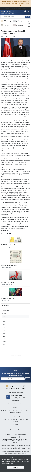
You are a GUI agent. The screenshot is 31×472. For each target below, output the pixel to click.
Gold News (5, 305)
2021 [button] (4, 333)
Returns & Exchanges (15, 412)
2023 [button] (4, 327)
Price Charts (18, 428)
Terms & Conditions (19, 440)
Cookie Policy (5, 440)
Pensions (15, 421)
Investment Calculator (8, 428)
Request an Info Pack (15, 429)
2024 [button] (4, 324)
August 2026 (5, 310)
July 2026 (4, 313)
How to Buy (6, 419)
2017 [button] (4, 344)
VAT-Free (25, 419)
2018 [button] (4, 341)
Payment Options (25, 410)
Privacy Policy (12, 440)
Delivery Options (16, 410)
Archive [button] (4, 316)
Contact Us (4, 410)
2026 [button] (4, 319)
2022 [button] (4, 330)
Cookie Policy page (14, 461)
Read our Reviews (18, 404)
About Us (10, 404)
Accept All (15, 467)
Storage (20, 419)
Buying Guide (14, 419)
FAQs (9, 410)
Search (27, 16)
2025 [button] (4, 321)
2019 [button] (4, 339)
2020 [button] (4, 336)
